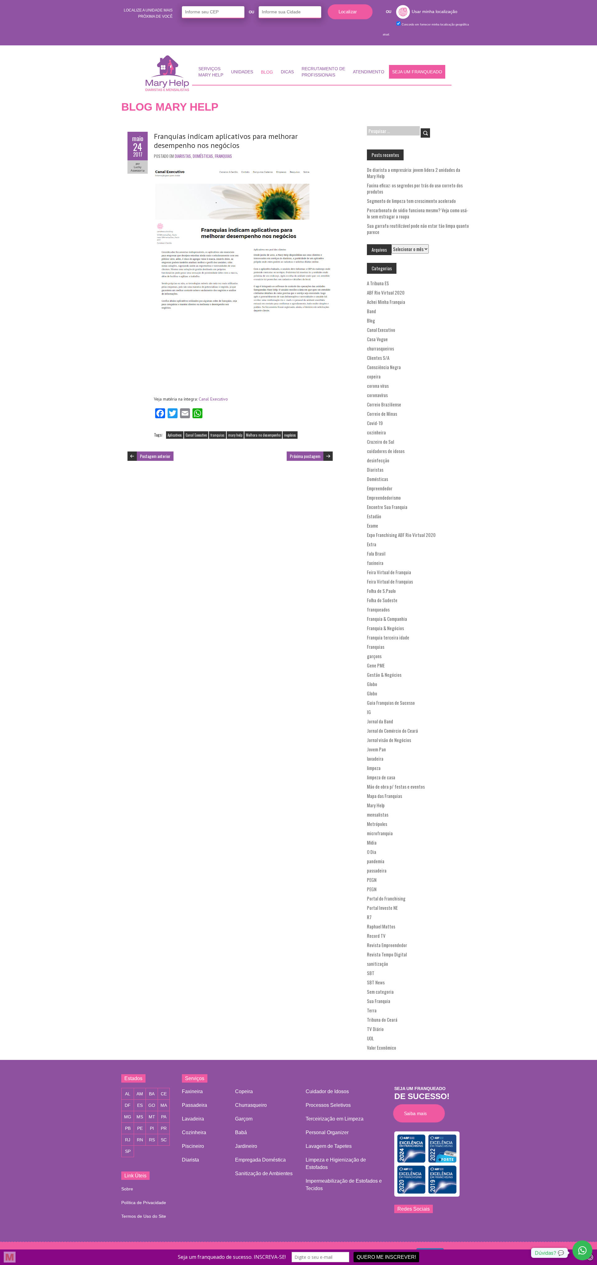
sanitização (377, 963)
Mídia (372, 842)
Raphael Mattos (381, 926)
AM (140, 1093)
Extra (371, 544)
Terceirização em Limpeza (334, 1118)
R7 (369, 917)
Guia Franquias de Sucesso (391, 702)
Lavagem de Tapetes (329, 1146)
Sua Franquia (378, 1000)
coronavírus (377, 395)
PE (140, 1128)
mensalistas (377, 814)
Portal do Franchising (386, 898)
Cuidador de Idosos (327, 1091)
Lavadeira (193, 1118)
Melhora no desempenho (263, 435)
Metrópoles (377, 823)
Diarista (190, 1159)
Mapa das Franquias (384, 795)
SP (128, 1151)
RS (152, 1139)
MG (127, 1116)
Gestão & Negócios (384, 674)
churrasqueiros (380, 348)
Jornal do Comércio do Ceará (392, 730)
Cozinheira (194, 1132)
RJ (127, 1139)
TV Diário (375, 1028)
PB (128, 1128)
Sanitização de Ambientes (264, 1173)
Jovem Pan (376, 749)
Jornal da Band (380, 721)
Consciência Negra (384, 367)
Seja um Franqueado (417, 71)
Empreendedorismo (384, 497)
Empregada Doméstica (260, 1159)
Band (371, 311)
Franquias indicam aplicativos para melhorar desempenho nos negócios (226, 140)
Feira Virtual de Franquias (390, 581)
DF (128, 1105)
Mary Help (376, 805)
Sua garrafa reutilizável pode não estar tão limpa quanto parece (418, 228)
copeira (374, 376)
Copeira (244, 1091)
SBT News (376, 982)
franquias (217, 435)
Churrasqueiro (251, 1105)
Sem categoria (380, 991)
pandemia (375, 861)
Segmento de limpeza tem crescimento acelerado (411, 200)
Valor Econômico (381, 1047)
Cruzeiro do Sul (380, 441)
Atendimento (368, 71)
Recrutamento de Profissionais (323, 71)
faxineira (375, 562)
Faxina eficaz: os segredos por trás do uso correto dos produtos (415, 188)
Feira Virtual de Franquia (389, 572)
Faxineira (192, 1091)
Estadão (374, 516)
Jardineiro (246, 1146)
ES (140, 1105)
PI (152, 1128)
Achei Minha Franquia (386, 301)
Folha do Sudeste (382, 600)
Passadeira (194, 1105)
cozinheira (376, 432)
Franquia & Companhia (387, 618)
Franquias (223, 156)
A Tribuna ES (378, 283)
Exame (372, 525)
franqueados (378, 609)
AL (127, 1093)
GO (151, 1105)
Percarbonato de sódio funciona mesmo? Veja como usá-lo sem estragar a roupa (417, 213)
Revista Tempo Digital (387, 954)
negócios (290, 435)
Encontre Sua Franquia (387, 506)
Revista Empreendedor (387, 945)
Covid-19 (375, 422)
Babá (241, 1132)
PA (163, 1116)
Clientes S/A (378, 357)
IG (369, 711)
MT (152, 1116)
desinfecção (378, 460)
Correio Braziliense (384, 404)
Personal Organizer (327, 1132)
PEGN (372, 879)
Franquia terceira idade (388, 637)
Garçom (243, 1118)
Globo (372, 684)
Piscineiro (193, 1146)
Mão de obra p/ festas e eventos (396, 786)
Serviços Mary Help (210, 71)
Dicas (287, 71)
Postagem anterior (155, 456)
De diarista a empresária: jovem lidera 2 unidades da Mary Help (413, 172)
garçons (374, 656)
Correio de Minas (382, 413)
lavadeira (375, 758)
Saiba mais (417, 1113)
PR (164, 1128)
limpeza (374, 767)
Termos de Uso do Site (143, 1216)
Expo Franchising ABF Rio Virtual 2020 (401, 534)
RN (140, 1139)
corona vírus (378, 385)
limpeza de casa (381, 777)
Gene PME (376, 665)
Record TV (376, 935)
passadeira (376, 870)
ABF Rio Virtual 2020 (386, 292)
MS (140, 1116)
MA (163, 1105)
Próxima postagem (305, 456)
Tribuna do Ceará (382, 1019)
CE (164, 1093)
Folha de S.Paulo (381, 590)
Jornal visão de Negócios (389, 739)
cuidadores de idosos (386, 450)
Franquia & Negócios (385, 628)
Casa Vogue (377, 339)
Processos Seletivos (328, 1105)
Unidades (242, 71)
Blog (267, 72)
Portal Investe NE (382, 907)
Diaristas (183, 156)
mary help (235, 435)
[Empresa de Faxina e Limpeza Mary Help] (169, 73)
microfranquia (380, 833)
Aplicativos (175, 435)
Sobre (127, 1188)
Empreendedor (379, 488)
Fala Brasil (376, 553)
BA (152, 1093)
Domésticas (203, 156)
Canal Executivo (213, 399)
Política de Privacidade (143, 1202)
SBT (370, 972)
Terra (372, 1010)
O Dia (371, 851)
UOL (370, 1038)
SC (164, 1139)
